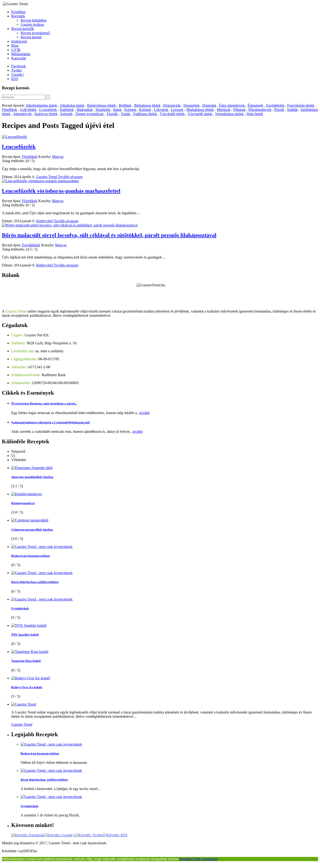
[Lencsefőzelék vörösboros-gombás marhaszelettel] (40, 181)
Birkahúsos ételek (147, 105)
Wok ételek (254, 114)
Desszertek (191, 105)
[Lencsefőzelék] (14, 137)
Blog (15, 45)
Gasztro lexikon (32, 24)
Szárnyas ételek (45, 114)
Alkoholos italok (72, 105)
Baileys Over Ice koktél (26, 687)
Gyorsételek (48, 110)
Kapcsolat (18, 58)
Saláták (292, 110)
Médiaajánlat (20, 54)
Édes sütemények (232, 105)
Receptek (18, 16)
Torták (125, 114)
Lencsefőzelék (19, 147)
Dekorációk (172, 105)
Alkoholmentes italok (41, 105)
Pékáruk (239, 110)
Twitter (16, 70)
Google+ (17, 74)
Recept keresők (22, 29)
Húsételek (103, 110)
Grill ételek (28, 110)
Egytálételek (275, 105)
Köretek (130, 110)
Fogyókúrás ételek (300, 105)
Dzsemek (209, 105)
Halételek (67, 110)
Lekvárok (161, 110)
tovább (145, 413)
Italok (117, 110)
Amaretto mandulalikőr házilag (32, 477)
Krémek (145, 110)
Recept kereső (31, 37)
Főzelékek (9, 110)
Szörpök (66, 114)
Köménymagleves (23, 503)
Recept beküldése (34, 20)
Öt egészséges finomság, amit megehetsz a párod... (44, 403)
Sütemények (22, 114)
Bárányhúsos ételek (101, 105)
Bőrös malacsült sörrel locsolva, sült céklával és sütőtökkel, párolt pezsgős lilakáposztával (109, 235)
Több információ (205, 859)
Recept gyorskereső (35, 33)
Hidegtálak (85, 110)
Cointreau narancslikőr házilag (32, 529)
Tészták (112, 114)
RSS (14, 79)
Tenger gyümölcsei (89, 114)
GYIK (16, 50)
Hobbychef (45, 221)
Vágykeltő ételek (172, 114)
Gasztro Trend (47, 177)
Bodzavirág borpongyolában (30, 555)
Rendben (186, 859)
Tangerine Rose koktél (26, 661)
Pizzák (279, 110)
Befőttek (125, 105)
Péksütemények (260, 110)
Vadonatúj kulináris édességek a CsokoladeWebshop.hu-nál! (50, 422)
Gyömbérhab (20, 608)
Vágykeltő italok (200, 114)
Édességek (255, 105)
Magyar (57, 157)
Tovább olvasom (70, 177)
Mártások (224, 110)
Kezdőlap (18, 12)
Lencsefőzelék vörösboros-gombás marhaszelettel (61, 191)
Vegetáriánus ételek (229, 114)
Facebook (18, 66)
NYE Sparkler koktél (25, 634)
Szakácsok (19, 41)
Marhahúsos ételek (200, 110)
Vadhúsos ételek (145, 114)
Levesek (177, 110)
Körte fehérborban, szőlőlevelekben (34, 582)
